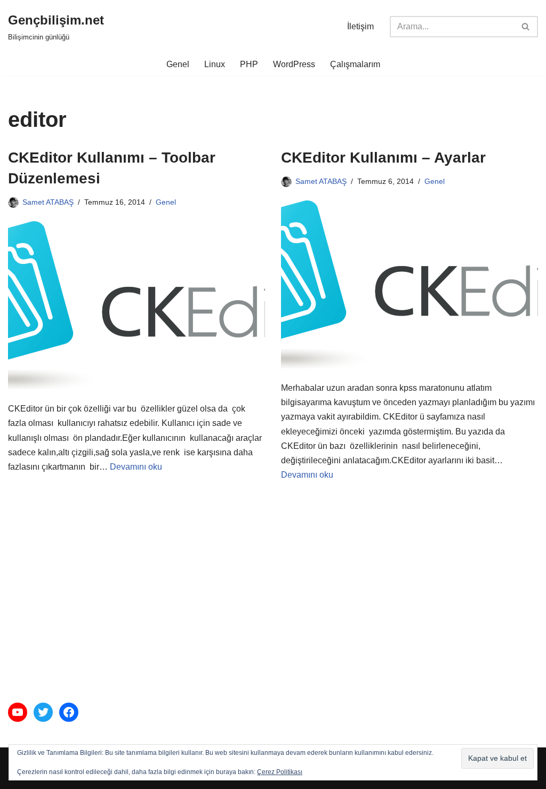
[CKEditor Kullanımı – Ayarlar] (409, 284)
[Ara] (526, 26)
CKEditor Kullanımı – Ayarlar (383, 157)
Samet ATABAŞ (48, 202)
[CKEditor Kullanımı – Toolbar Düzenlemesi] (136, 305)
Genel (177, 64)
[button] (497, 758)
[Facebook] (68, 712)
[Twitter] (43, 712)
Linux (214, 64)
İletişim (360, 26)
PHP (249, 64)
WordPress (294, 64)
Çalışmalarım (355, 64)
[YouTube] (17, 712)
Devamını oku (136, 466)
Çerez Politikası (279, 772)
